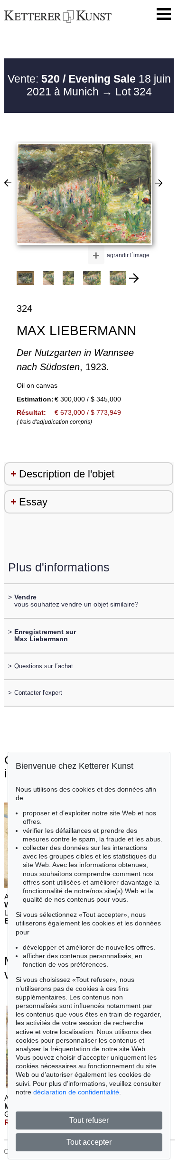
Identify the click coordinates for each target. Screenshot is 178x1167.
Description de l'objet (66, 474)
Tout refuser (89, 1120)
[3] (158, 183)
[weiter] (133, 278)
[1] (7, 183)
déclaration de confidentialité (76, 1092)
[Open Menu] (164, 14)
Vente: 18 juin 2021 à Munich (89, 85)
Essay (33, 502)
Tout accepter (89, 1142)
